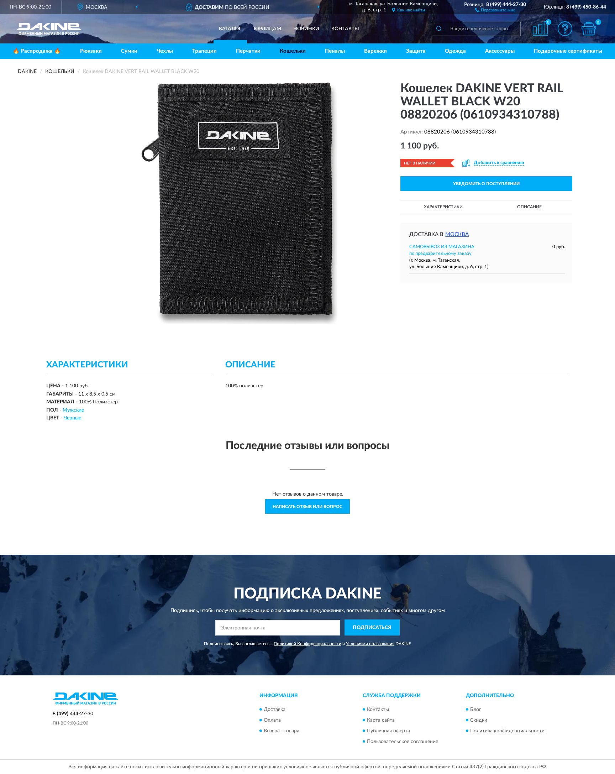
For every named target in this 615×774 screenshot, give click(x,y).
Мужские (73, 410)
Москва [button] (457, 234)
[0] (589, 28)
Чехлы (165, 51)
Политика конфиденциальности (507, 730)
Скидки (478, 720)
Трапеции (204, 51)
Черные (72, 417)
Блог (475, 709)
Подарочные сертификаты (568, 51)
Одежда (455, 51)
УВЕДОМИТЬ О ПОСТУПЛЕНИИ (486, 184)
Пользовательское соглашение (402, 741)
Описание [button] (529, 207)
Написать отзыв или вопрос (307, 506)
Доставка (274, 709)
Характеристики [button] (443, 207)
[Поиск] (439, 29)
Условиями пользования (370, 644)
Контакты (345, 28)
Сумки (129, 51)
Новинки (306, 28)
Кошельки (293, 51)
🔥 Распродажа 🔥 (37, 51)
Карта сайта (381, 720)
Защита (416, 51)
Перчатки (248, 51)
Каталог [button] (230, 28)
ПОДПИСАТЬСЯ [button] (372, 627)
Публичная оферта (388, 730)
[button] (495, 9)
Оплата (272, 720)
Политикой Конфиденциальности (307, 644)
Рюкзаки (91, 51)
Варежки (375, 51)
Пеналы (335, 51)
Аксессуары (500, 51)
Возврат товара (281, 730)
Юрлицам (267, 28)
